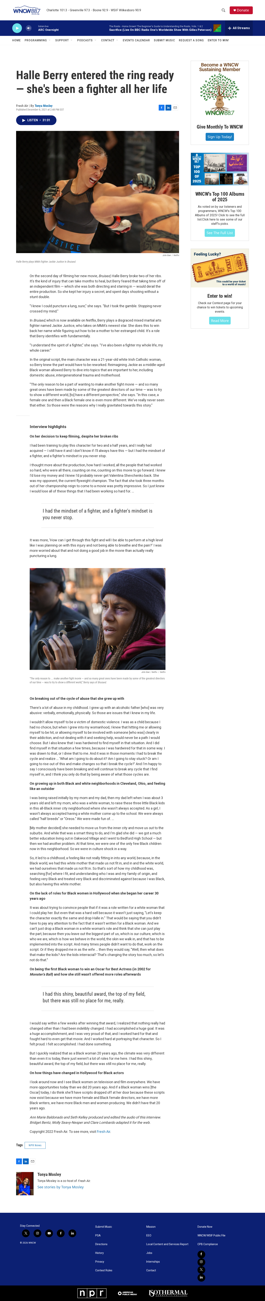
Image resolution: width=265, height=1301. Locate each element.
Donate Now (204, 1226)
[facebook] (201, 1254)
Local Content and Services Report (167, 1244)
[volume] (28, 28)
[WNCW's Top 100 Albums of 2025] (220, 169)
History (99, 1253)
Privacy (99, 1261)
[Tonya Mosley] (25, 1183)
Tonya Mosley (44, 106)
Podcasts (85, 40)
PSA (98, 1235)
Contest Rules (103, 1270)
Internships (153, 1261)
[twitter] (201, 1270)
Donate (243, 10)
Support (62, 40)
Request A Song (191, 40)
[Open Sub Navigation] (49, 40)
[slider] (35, 28)
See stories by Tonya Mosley (60, 1187)
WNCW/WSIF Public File (211, 1235)
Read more (220, 320)
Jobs (149, 1253)
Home (16, 40)
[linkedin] (201, 1278)
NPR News (35, 1145)
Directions (101, 1244)
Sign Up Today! (220, 136)
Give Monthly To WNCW (220, 127)
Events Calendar (136, 40)
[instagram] (201, 1262)
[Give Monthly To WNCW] (220, 89)
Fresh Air (103, 1132)
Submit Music (164, 40)
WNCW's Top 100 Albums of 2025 (219, 197)
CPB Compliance (207, 1244)
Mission (151, 1226)
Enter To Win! (218, 40)
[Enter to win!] (220, 268)
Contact (107, 40)
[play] (17, 28)
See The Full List (220, 232)
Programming (36, 40)
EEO (148, 1235)
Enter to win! (219, 296)
